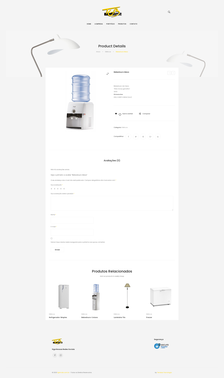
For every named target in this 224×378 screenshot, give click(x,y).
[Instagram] (60, 355)
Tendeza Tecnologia (164, 372)
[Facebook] (128, 136)
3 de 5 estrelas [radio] (58, 189)
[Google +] (150, 136)
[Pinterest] (143, 136)
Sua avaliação (57, 185)
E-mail (54, 227)
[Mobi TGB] (112, 12)
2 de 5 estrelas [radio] (55, 189)
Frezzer (149, 317)
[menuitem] (89, 24)
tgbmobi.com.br (63, 372)
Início (98, 52)
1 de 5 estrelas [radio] (52, 189)
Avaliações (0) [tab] (112, 160)
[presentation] (49, 301)
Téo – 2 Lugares (169, 73)
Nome (53, 215)
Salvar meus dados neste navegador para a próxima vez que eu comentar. (78, 242)
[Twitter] (136, 136)
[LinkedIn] (158, 136)
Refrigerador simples (58, 317)
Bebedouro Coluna (173, 73)
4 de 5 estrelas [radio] (61, 189)
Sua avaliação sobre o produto (62, 194)
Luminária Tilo (119, 317)
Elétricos (108, 52)
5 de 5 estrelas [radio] (64, 189)
